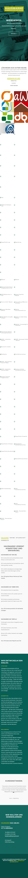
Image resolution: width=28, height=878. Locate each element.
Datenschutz (14, 861)
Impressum (21, 860)
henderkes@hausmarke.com (12, 836)
